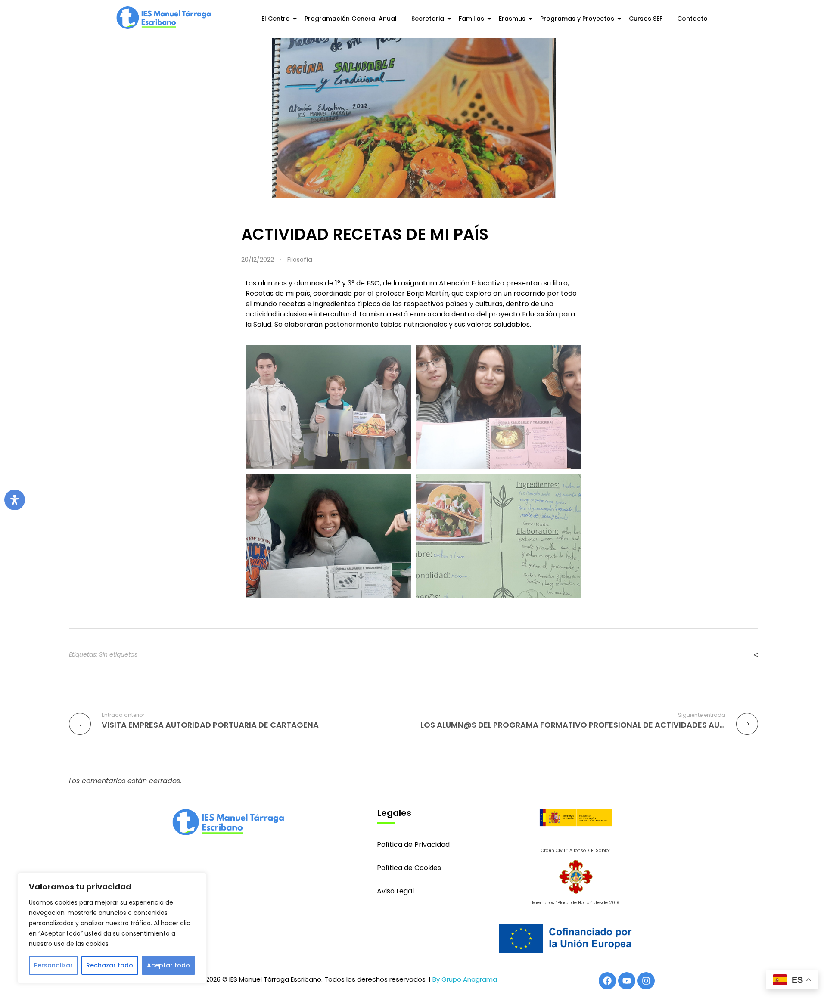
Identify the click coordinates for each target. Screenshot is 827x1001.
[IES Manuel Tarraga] (163, 17)
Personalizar (53, 965)
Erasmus (512, 18)
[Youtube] (626, 980)
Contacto (692, 18)
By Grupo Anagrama (464, 979)
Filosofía (299, 259)
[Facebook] (607, 980)
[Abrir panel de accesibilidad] (14, 500)
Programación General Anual (351, 18)
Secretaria (427, 18)
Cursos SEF (645, 18)
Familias (471, 18)
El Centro (275, 18)
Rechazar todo (109, 965)
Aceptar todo (168, 965)
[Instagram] (646, 980)
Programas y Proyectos (577, 18)
